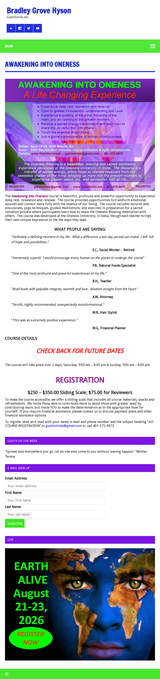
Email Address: (16, 478)
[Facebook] (20, 28)
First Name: (13, 493)
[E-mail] (11, 28)
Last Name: (13, 507)
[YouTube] (37, 28)
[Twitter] (28, 28)
